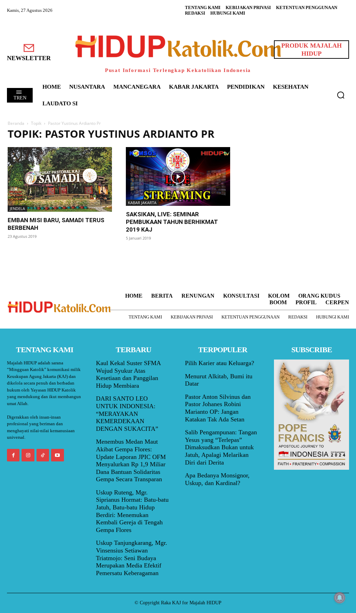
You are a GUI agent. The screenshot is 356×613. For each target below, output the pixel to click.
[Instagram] (28, 455)
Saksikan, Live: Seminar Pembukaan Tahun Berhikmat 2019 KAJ (172, 222)
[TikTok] (43, 455)
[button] (340, 95)
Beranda (16, 123)
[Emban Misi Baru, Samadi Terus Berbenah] (60, 179)
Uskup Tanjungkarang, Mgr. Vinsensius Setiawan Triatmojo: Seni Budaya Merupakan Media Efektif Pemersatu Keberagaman (131, 557)
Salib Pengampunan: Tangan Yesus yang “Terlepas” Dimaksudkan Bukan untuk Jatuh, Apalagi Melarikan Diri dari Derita (221, 447)
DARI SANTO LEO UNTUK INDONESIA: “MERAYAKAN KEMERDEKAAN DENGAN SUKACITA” (127, 413)
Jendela (17, 208)
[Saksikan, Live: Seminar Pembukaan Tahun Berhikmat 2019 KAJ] (178, 176)
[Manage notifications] (339, 597)
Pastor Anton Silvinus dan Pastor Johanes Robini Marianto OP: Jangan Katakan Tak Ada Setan (218, 408)
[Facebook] (13, 455)
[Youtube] (57, 455)
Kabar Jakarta (142, 202)
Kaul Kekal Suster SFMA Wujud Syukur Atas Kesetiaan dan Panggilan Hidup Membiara (128, 374)
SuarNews (256, 134)
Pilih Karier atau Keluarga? (219, 363)
